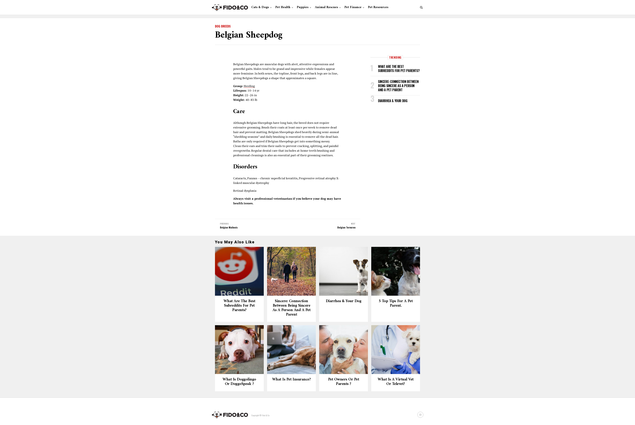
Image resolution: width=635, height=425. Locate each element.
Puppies (302, 7)
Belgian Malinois (229, 227)
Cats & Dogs (260, 7)
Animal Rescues (326, 7)
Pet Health (282, 7)
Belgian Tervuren (346, 227)
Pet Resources (378, 7)
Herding (249, 86)
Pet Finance (352, 7)
